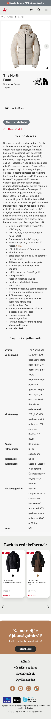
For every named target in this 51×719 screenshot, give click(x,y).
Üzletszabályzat (18, 706)
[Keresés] (39, 10)
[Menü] (46, 10)
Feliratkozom (25, 648)
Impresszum (6, 706)
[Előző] (2, 606)
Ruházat (10, 17)
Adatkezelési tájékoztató (35, 706)
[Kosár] (31, 10)
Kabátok (21, 17)
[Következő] (48, 606)
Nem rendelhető (16, 122)
